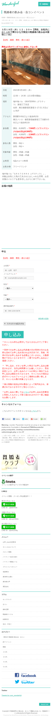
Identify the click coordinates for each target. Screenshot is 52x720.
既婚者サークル (8, 614)
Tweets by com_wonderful (12, 695)
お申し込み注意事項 (9, 542)
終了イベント (7, 642)
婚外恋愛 (6, 609)
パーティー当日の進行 (10, 557)
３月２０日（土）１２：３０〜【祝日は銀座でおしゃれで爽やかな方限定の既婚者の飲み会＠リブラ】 (38, 438)
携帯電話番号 (9, 306)
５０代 (5, 667)
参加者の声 (6, 581)
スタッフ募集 (7, 552)
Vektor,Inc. (37, 715)
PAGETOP (44, 704)
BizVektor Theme (26, 715)
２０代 (5, 652)
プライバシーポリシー (10, 567)
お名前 (7, 266)
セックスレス (7, 599)
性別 (6, 284)
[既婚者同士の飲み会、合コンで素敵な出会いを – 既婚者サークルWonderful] (10, 4)
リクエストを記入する (15, 324)
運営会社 (6, 586)
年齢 (6, 295)
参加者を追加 (43, 318)
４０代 (5, 662)
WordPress (15, 715)
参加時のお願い (8, 577)
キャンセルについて (9, 547)
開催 (4, 647)
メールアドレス (10, 274)
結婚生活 (6, 619)
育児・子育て (7, 624)
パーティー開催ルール (10, 562)
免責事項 (6, 572)
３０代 (5, 657)
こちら (26, 392)
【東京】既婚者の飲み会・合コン (14, 637)
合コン (5, 604)
